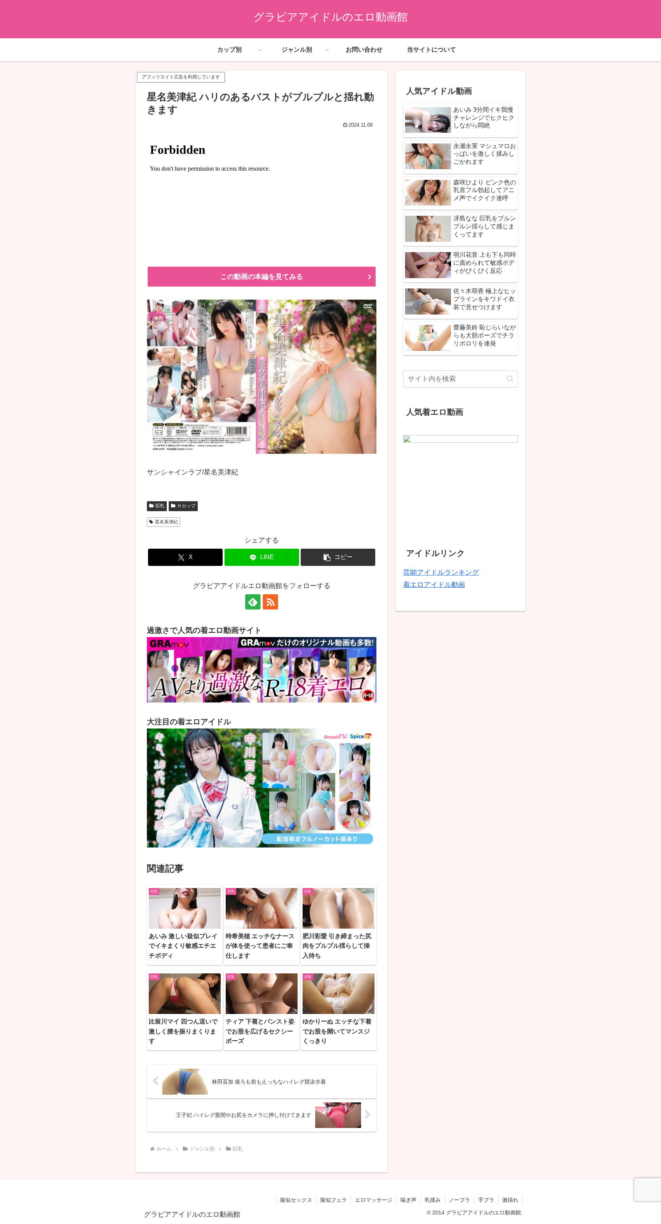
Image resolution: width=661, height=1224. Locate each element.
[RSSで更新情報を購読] (270, 602)
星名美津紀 (166, 522)
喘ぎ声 (409, 1200)
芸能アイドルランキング (441, 572)
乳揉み (433, 1200)
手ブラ (486, 1200)
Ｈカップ (186, 506)
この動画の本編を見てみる (261, 276)
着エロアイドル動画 (434, 584)
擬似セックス (296, 1200)
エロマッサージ (373, 1200)
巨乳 (159, 506)
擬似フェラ (333, 1200)
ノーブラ (459, 1200)
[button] (338, 557)
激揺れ (510, 1200)
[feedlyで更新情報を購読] (252, 602)
